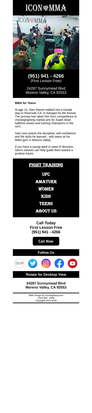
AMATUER (46, 181)
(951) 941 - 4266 (46, 76)
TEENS (46, 203)
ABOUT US (46, 210)
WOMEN (46, 188)
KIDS (46, 196)
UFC (46, 174)
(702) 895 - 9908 (46, 298)
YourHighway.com (54, 295)
